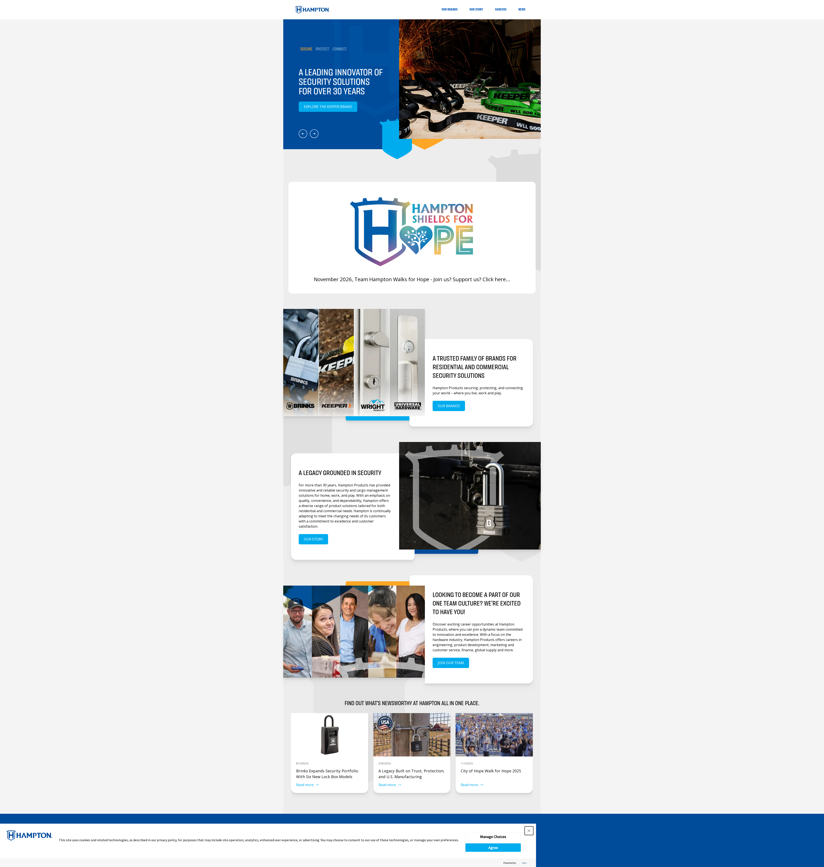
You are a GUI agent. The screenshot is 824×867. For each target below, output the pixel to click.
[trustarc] (524, 862)
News (521, 9)
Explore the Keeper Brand (328, 106)
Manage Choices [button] (493, 836)
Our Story (476, 9)
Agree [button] (493, 847)
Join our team (451, 662)
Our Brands (449, 9)
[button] (529, 830)
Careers (500, 9)
